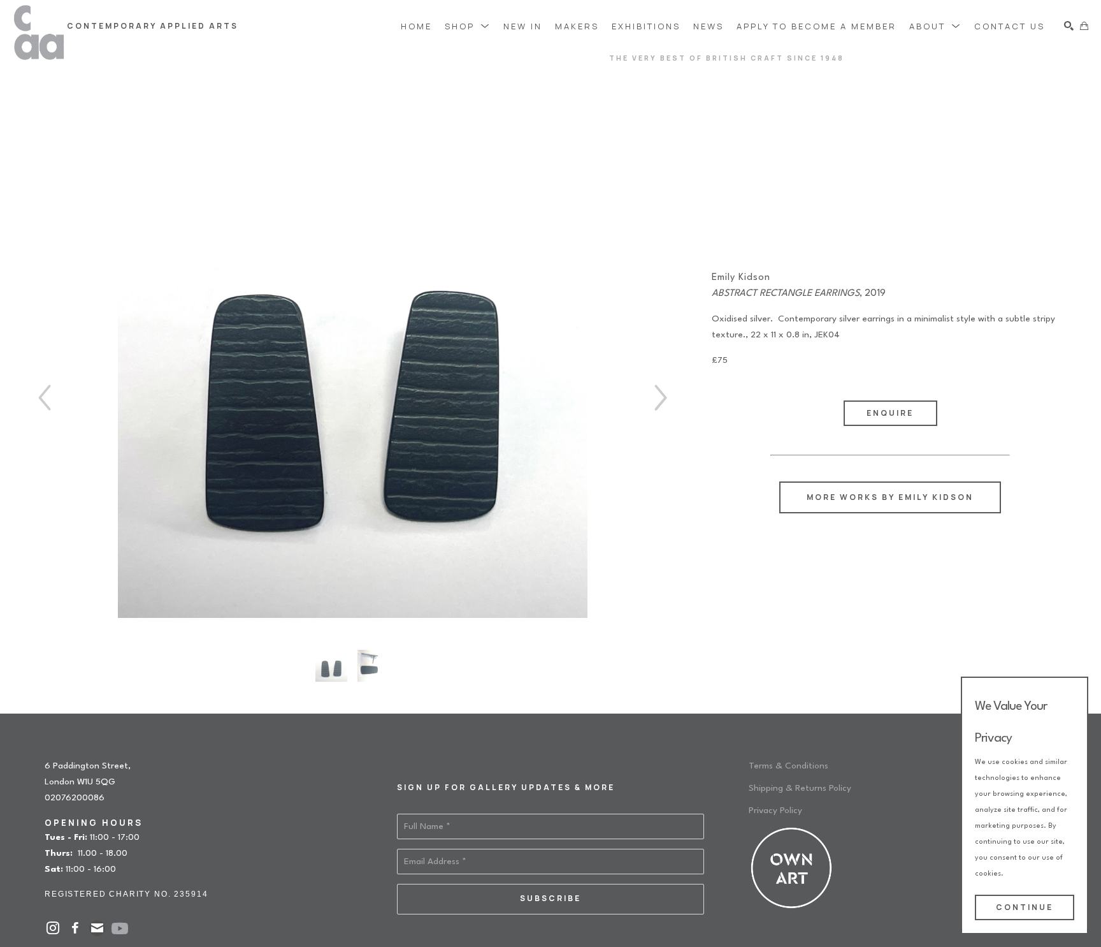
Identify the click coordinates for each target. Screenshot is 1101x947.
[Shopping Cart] (1084, 26)
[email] (97, 928)
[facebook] (75, 928)
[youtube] (120, 928)
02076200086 (74, 797)
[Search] (1069, 26)
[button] (468, 26)
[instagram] (53, 928)
